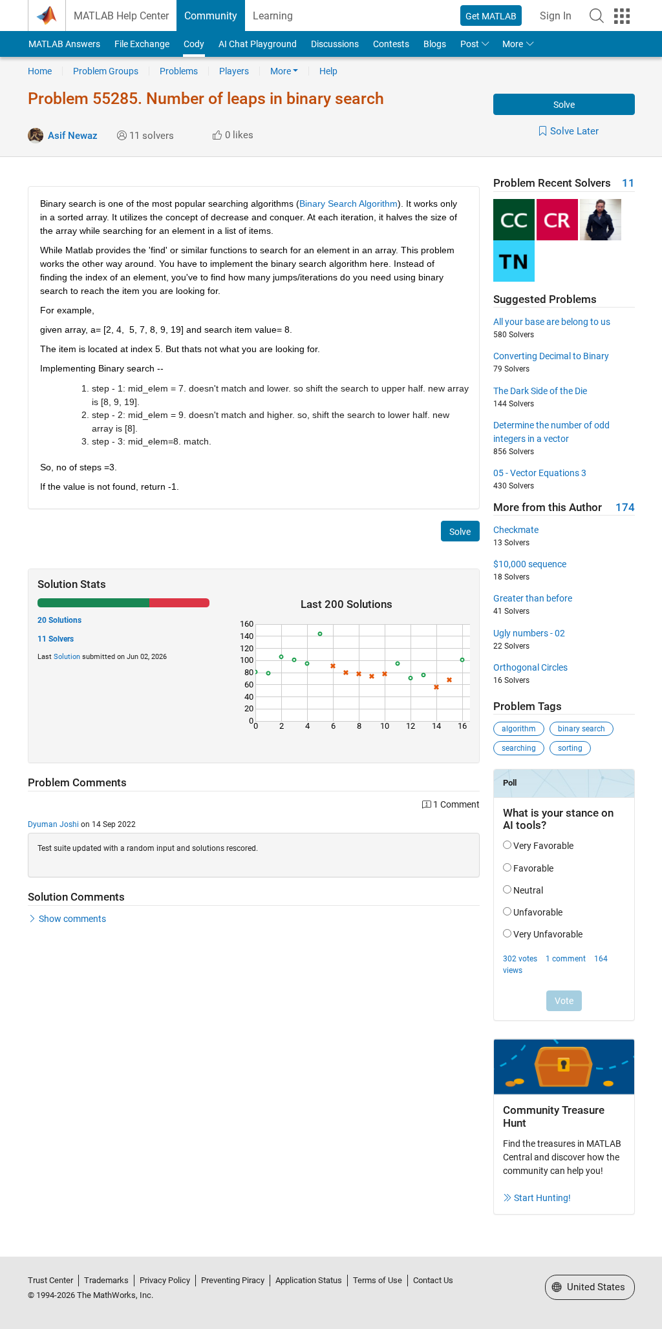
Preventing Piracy (232, 1280)
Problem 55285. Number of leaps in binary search (206, 98)
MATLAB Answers (64, 44)
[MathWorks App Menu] (622, 16)
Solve (564, 104)
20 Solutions (59, 620)
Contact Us (433, 1280)
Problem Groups (105, 71)
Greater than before (532, 598)
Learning (273, 16)
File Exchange (141, 44)
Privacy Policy (165, 1280)
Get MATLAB (491, 16)
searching (519, 748)
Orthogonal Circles (530, 667)
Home (40, 71)
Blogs (434, 44)
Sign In (555, 16)
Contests (391, 44)
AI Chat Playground (258, 44)
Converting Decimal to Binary (551, 356)
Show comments (72, 919)
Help (328, 71)
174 (625, 507)
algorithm (519, 728)
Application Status (308, 1280)
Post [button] (469, 44)
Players (234, 71)
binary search (581, 728)
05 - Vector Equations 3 (539, 473)
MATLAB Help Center (121, 16)
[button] (596, 15)
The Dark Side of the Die (540, 391)
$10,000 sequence (529, 564)
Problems (179, 71)
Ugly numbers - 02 (529, 633)
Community (210, 16)
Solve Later (574, 131)
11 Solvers (55, 639)
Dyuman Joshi (53, 824)
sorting (570, 748)
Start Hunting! (542, 1198)
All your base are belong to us (551, 322)
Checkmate (516, 530)
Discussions (335, 44)
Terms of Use (377, 1280)
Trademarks (106, 1280)
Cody (194, 44)
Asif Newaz (73, 135)
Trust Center (50, 1280)
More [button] (512, 44)
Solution (67, 657)
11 (628, 183)
